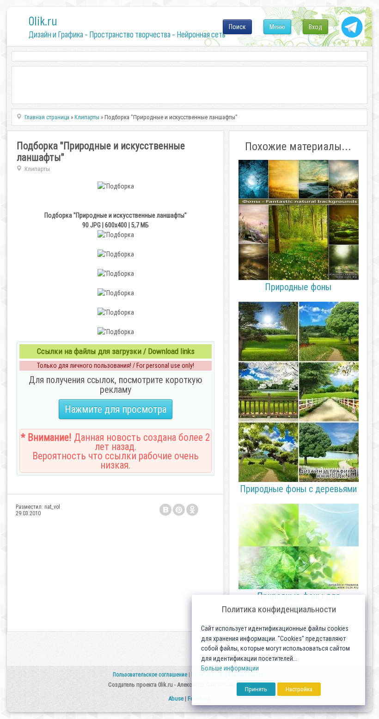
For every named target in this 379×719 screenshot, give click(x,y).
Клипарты (37, 168)
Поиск (237, 26)
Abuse (175, 698)
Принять (256, 689)
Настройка (299, 689)
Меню (277, 26)
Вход (315, 26)
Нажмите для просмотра (115, 409)
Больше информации (230, 668)
